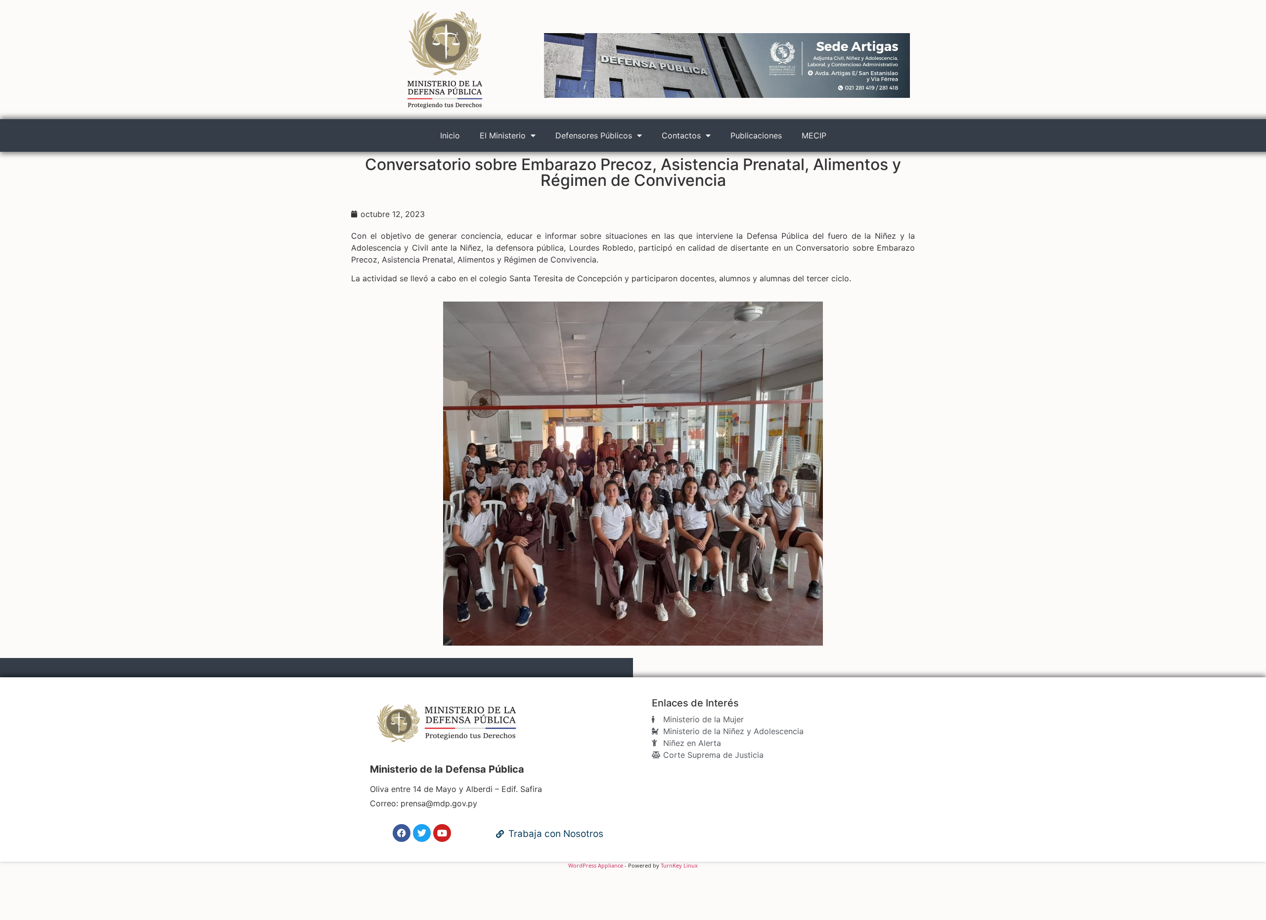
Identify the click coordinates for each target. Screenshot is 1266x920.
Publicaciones (756, 135)
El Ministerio (503, 135)
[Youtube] (442, 833)
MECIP (814, 135)
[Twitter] (422, 833)
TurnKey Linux (679, 865)
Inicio (450, 135)
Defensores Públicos (593, 135)
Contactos (681, 135)
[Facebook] (401, 833)
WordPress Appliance (595, 865)
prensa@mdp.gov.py (439, 803)
